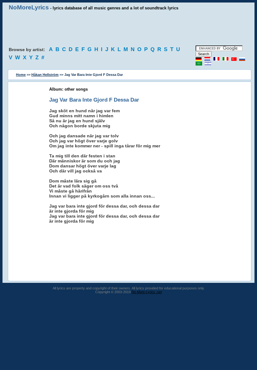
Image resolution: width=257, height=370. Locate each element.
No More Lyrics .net (147, 292)
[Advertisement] (128, 28)
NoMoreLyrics (29, 7)
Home (21, 75)
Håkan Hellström (45, 75)
